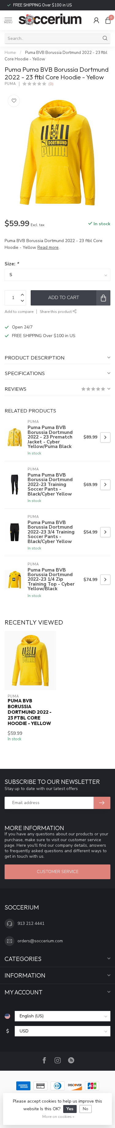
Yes (70, 1109)
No (85, 1109)
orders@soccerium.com (40, 941)
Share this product (56, 311)
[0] (107, 20)
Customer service (58, 872)
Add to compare (19, 311)
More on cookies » (58, 1116)
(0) (50, 83)
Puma (10, 83)
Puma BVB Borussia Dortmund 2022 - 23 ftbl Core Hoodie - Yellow (30, 712)
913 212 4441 (30, 923)
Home (10, 52)
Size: (12, 263)
